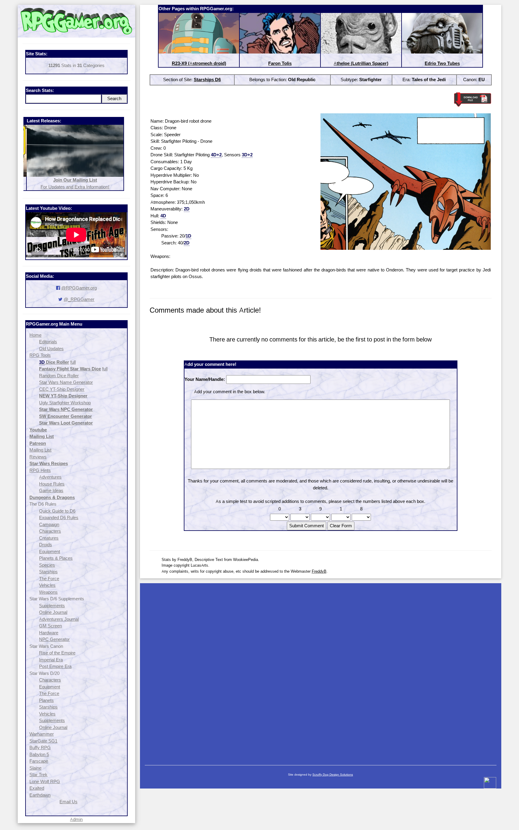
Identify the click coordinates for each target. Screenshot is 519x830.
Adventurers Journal (59, 619)
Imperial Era (51, 660)
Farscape (38, 761)
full (73, 362)
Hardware (48, 633)
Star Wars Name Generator (66, 382)
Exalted (36, 788)
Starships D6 (207, 79)
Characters (50, 531)
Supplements (52, 605)
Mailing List (40, 450)
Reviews (38, 457)
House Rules (52, 484)
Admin (76, 819)
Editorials (48, 342)
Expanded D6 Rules (58, 517)
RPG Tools (40, 355)
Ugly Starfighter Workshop (65, 403)
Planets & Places (56, 558)
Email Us (68, 801)
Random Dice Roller (59, 375)
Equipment (49, 551)
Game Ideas (51, 490)
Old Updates (51, 348)
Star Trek (38, 774)
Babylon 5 (39, 754)
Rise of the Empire (57, 653)
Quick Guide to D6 (57, 511)
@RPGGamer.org (79, 288)
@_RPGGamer (79, 299)
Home (35, 335)
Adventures (50, 477)
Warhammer (41, 734)
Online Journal (53, 612)
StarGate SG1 (43, 741)
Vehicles (47, 585)
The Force (49, 578)
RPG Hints (40, 470)
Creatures (49, 538)
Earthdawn (39, 795)
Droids (45, 544)
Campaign (49, 524)
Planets (46, 700)
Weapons (48, 592)
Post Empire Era (55, 666)
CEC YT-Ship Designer (61, 389)
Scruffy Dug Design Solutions (332, 774)
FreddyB (319, 571)
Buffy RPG (40, 747)
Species (47, 565)
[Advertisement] (320, 671)
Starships (48, 571)
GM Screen (50, 626)
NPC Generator (54, 639)
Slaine (35, 768)
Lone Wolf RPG (44, 781)
